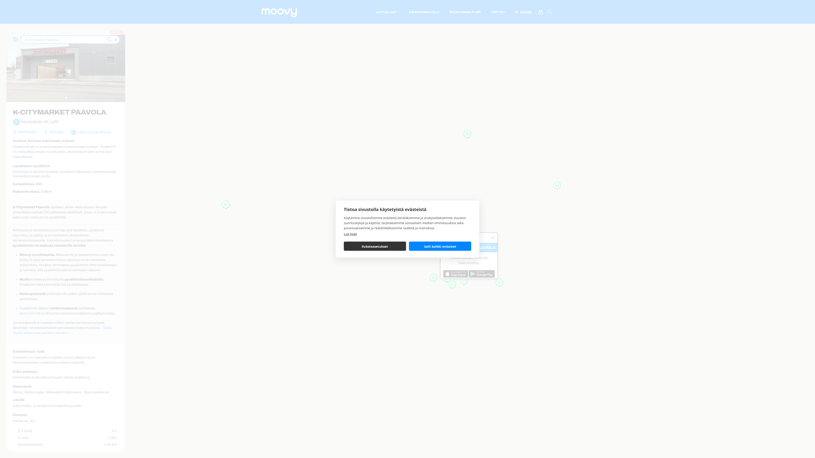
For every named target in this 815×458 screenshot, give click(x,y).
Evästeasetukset (375, 246)
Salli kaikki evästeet (440, 246)
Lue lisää (350, 234)
